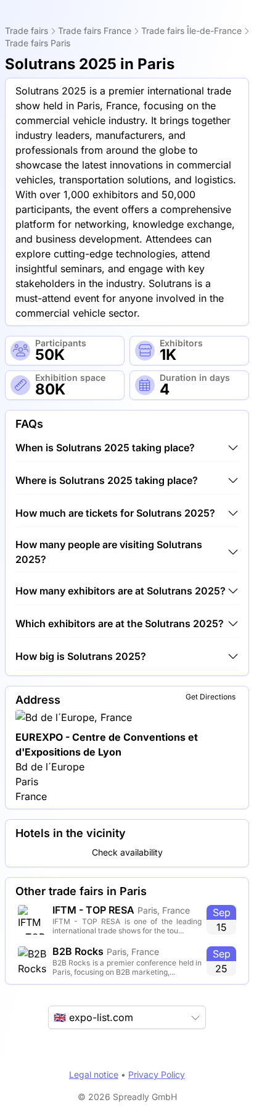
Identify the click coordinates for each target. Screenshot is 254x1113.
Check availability (127, 852)
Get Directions (211, 696)
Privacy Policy (156, 1074)
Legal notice (93, 1074)
